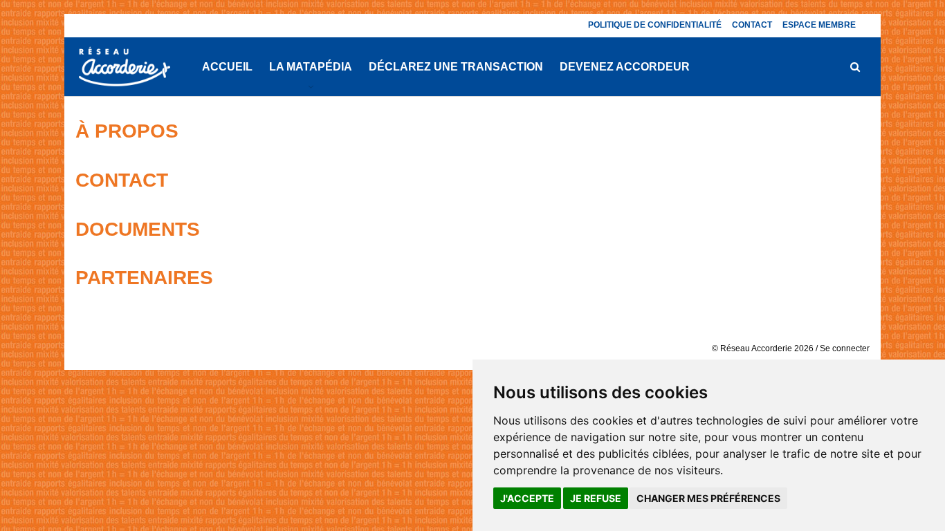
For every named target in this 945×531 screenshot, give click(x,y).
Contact (752, 25)
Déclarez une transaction (456, 67)
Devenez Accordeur (625, 67)
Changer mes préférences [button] (708, 498)
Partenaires (144, 277)
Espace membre (819, 25)
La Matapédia (310, 67)
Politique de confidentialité (655, 25)
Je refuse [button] (595, 498)
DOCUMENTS (137, 229)
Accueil (227, 67)
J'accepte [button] (527, 498)
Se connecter (845, 348)
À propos (126, 131)
